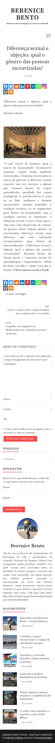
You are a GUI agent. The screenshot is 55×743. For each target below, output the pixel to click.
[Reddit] (16, 86)
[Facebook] (5, 86)
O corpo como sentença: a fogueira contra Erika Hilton (35, 714)
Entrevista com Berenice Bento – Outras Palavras (34, 619)
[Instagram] (44, 86)
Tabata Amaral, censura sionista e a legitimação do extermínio (35, 696)
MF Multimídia (15, 738)
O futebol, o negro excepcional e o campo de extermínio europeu (35, 640)
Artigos (22, 294)
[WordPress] (5, 91)
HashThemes (45, 738)
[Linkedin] (22, 86)
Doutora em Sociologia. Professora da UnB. (27, 23)
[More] (11, 91)
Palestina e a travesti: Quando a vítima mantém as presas (34, 659)
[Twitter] (11, 86)
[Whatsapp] (38, 86)
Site (5, 419)
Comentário (27, 364)
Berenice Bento (27, 14)
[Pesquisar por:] (27, 459)
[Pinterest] (27, 86)
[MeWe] (33, 86)
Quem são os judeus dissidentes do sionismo (33, 675)
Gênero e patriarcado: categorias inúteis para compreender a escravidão (28, 310)
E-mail (27, 409)
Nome (27, 399)
